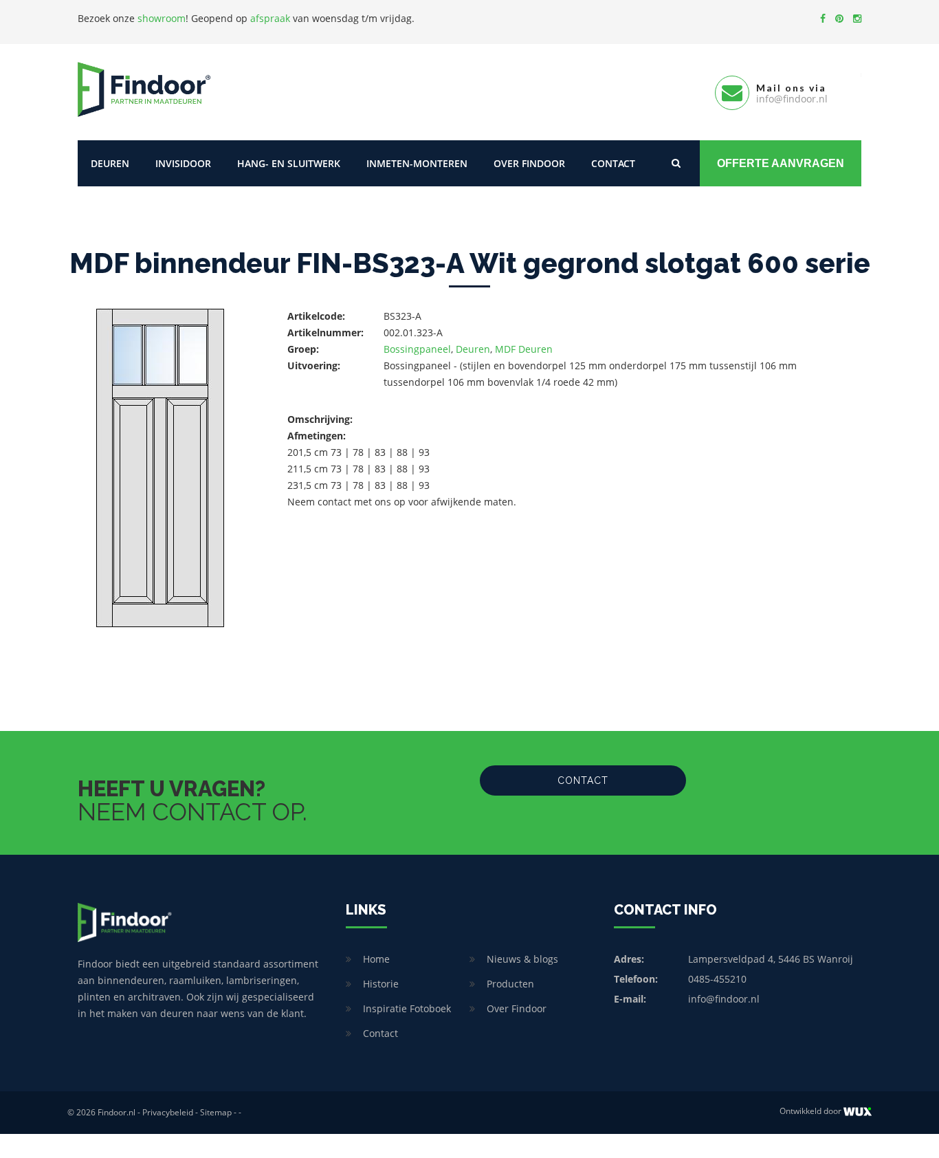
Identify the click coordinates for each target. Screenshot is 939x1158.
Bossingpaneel (417, 349)
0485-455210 (717, 978)
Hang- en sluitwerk (288, 163)
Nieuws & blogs (522, 958)
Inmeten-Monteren (416, 163)
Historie (381, 983)
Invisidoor (183, 163)
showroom (161, 18)
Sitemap (216, 1112)
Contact (613, 163)
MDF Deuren (524, 349)
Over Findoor (529, 163)
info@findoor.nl (724, 998)
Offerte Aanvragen (780, 163)
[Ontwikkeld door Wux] (857, 1111)
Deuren (110, 163)
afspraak (270, 18)
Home (376, 958)
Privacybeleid (167, 1112)
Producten (510, 983)
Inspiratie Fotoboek (407, 1008)
